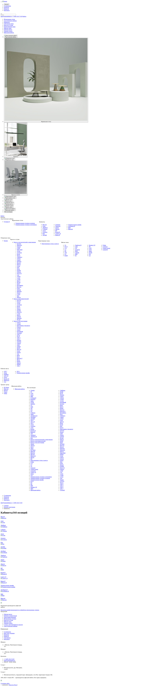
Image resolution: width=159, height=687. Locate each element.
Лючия (19, 290)
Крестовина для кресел (23, 325)
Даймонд (19, 257)
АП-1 (18, 371)
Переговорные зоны (9, 26)
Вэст (18, 357)
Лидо (5, 377)
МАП (18, 348)
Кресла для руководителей (21, 298)
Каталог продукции (9, 507)
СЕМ (18, 248)
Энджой (19, 333)
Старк (18, 279)
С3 (65, 249)
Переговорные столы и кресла (50, 243)
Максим (70, 229)
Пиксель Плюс (13, 685)
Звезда (19, 363)
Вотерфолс (20, 285)
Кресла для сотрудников (20, 321)
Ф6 (90, 246)
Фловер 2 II (92, 245)
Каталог (7, 4)
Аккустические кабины (10, 626)
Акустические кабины (10, 20)
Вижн (18, 361)
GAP (90, 248)
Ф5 (65, 251)
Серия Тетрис (106, 248)
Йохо (18, 360)
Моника (19, 291)
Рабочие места (8, 29)
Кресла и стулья (8, 25)
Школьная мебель (9, 32)
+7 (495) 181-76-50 (9, 659)
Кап (18, 296)
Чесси (18, 255)
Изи (43, 233)
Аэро (43, 226)
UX (76, 248)
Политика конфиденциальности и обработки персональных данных (20, 610)
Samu (90, 251)
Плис (18, 269)
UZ (90, 255)
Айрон (19, 343)
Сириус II (58, 233)
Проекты (6, 7)
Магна (19, 297)
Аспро (19, 328)
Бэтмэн (19, 243)
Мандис (6, 389)
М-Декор (6, 387)
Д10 (66, 252)
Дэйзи (18, 276)
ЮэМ (66, 255)
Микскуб (6, 380)
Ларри (57, 227)
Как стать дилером (9, 633)
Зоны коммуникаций (10, 617)
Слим (18, 278)
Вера (18, 355)
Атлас (44, 230)
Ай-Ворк (57, 224)
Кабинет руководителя (10, 615)
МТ (56, 230)
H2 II (18, 336)
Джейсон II (78, 245)
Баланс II (6, 379)
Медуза (19, 349)
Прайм (19, 270)
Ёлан (18, 288)
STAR (90, 252)
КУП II (19, 300)
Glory (90, 249)
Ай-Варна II (71, 226)
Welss (5, 393)
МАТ (18, 284)
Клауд (18, 307)
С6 (65, 245)
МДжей (19, 261)
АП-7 (5, 371)
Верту (18, 281)
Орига (19, 322)
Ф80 (76, 254)
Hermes (19, 340)
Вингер (19, 287)
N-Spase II (7, 221)
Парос (18, 293)
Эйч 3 (18, 337)
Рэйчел (19, 272)
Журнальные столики (10, 618)
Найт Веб (19, 249)
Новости (6, 9)
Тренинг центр (8, 31)
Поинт (19, 352)
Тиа (18, 354)
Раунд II (19, 273)
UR (90, 254)
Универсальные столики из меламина (26, 224)
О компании (7, 6)
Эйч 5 (18, 339)
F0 (75, 255)
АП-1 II (6, 376)
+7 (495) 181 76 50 (17, 16)
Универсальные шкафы (74, 224)
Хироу (19, 260)
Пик (18, 267)
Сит (18, 275)
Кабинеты (7, 22)
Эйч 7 (18, 365)
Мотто (19, 264)
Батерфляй (20, 331)
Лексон (57, 229)
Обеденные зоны (9, 23)
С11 (66, 248)
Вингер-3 (19, 358)
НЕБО (19, 364)
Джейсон (57, 226)
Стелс (18, 294)
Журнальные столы (9, 19)
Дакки (19, 258)
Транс (5, 392)
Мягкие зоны (7, 28)
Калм (18, 254)
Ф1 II (66, 246)
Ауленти (44, 232)
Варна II (57, 235)
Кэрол (18, 301)
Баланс (6, 240)
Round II (57, 232)
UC (65, 254)
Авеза (18, 330)
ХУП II (19, 342)
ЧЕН (76, 251)
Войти (24, 16)
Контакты (7, 10)
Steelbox (6, 374)
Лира (5, 373)
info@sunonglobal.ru (6, 16)
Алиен (19, 324)
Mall (69, 227)
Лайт (18, 345)
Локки (19, 346)
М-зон (18, 282)
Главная (6, 505)
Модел (19, 263)
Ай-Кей (44, 235)
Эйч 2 (18, 334)
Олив (18, 266)
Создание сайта (5, 683)
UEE (76, 246)
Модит (6, 390)
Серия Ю (105, 249)
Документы (7, 637)
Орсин (19, 246)
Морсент (19, 245)
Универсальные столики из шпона (25, 223)
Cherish (77, 252)
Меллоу (44, 224)
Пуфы (104, 245)
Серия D (105, 246)
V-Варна (44, 229)
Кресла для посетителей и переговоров (25, 242)
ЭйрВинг (45, 227)
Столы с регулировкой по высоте (13, 624)
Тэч (5, 382)
